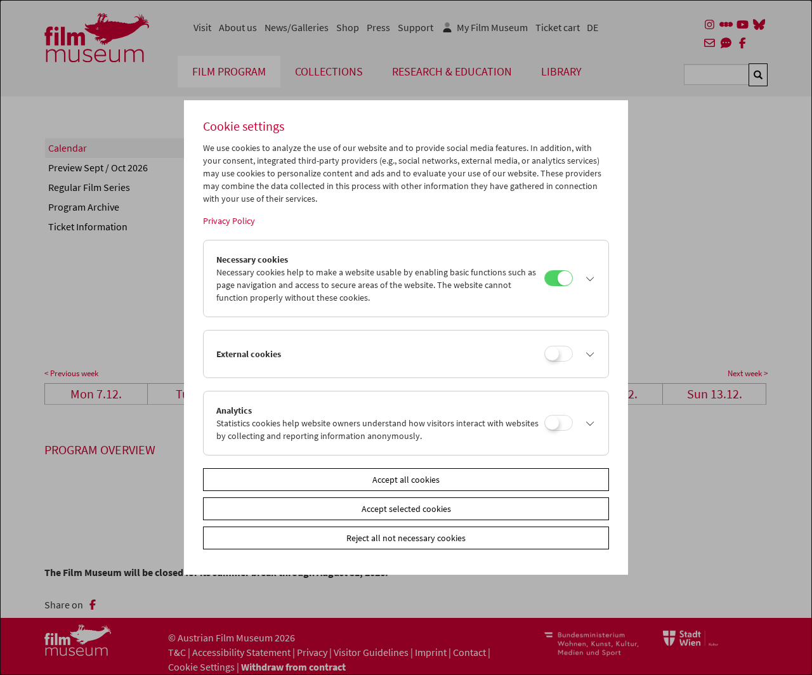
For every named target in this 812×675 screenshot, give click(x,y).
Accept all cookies (406, 479)
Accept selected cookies (406, 508)
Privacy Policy (229, 220)
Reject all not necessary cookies (406, 538)
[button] (587, 278)
